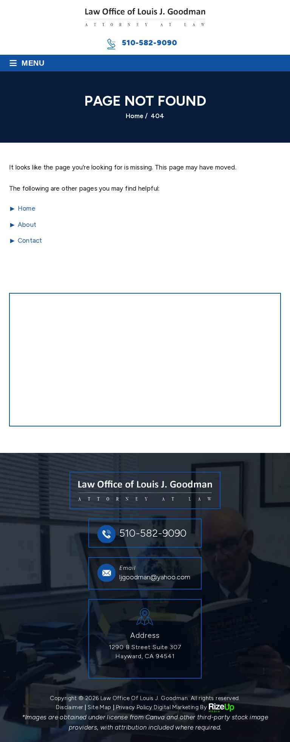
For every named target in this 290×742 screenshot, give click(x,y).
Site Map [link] (99, 707)
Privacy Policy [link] (134, 707)
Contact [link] (30, 240)
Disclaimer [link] (69, 707)
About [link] (27, 224)
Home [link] (26, 208)
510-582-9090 (149, 42)
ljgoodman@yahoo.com (154, 577)
